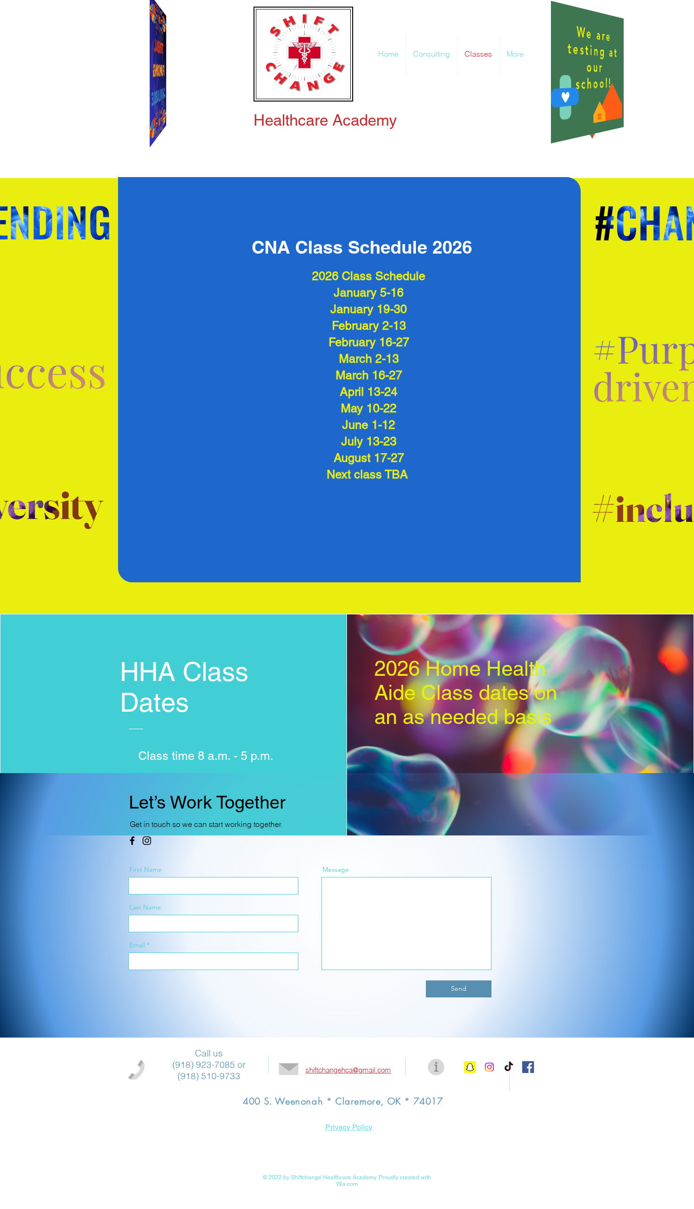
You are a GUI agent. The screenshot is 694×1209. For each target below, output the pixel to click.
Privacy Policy (348, 1127)
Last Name (145, 907)
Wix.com (347, 1184)
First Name (145, 869)
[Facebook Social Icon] (528, 1067)
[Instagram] (146, 840)
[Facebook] (132, 840)
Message (335, 869)
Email (137, 945)
